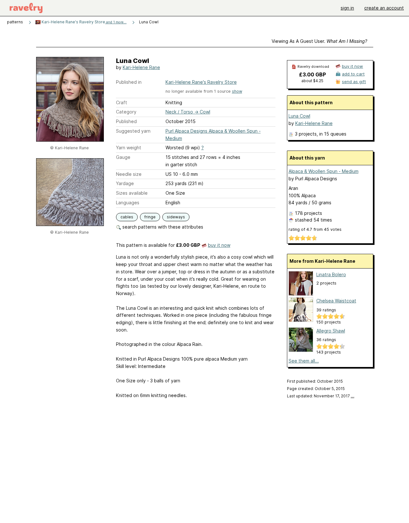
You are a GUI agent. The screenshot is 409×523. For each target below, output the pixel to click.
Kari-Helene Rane (141, 67)
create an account (384, 8)
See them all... (304, 360)
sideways (176, 217)
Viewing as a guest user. (319, 41)
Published (126, 121)
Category (126, 111)
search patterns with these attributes (162, 227)
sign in (347, 8)
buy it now (219, 245)
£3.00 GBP (312, 74)
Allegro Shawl (330, 330)
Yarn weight (128, 147)
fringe (150, 217)
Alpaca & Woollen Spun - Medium (324, 171)
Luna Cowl (299, 116)
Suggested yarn (133, 131)
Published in (129, 82)
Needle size (129, 174)
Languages (127, 202)
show (237, 91)
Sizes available (132, 193)
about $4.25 (312, 80)
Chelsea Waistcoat (336, 300)
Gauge (123, 157)
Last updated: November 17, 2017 (320, 396)
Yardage (125, 183)
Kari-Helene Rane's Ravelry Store (84, 22)
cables (126, 217)
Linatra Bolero (331, 274)
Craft (121, 102)
